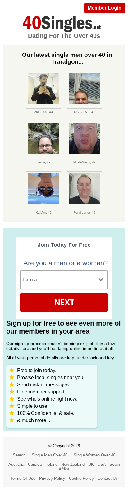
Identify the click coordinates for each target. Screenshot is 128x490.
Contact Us (108, 478)
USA (102, 464)
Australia (16, 464)
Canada (35, 464)
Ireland (51, 464)
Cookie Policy (81, 478)
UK (91, 464)
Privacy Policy (52, 478)
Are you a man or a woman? (65, 263)
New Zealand (73, 464)
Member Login (104, 8)
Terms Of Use (22, 478)
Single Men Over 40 (49, 455)
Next (64, 302)
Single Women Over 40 (94, 455)
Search (19, 455)
